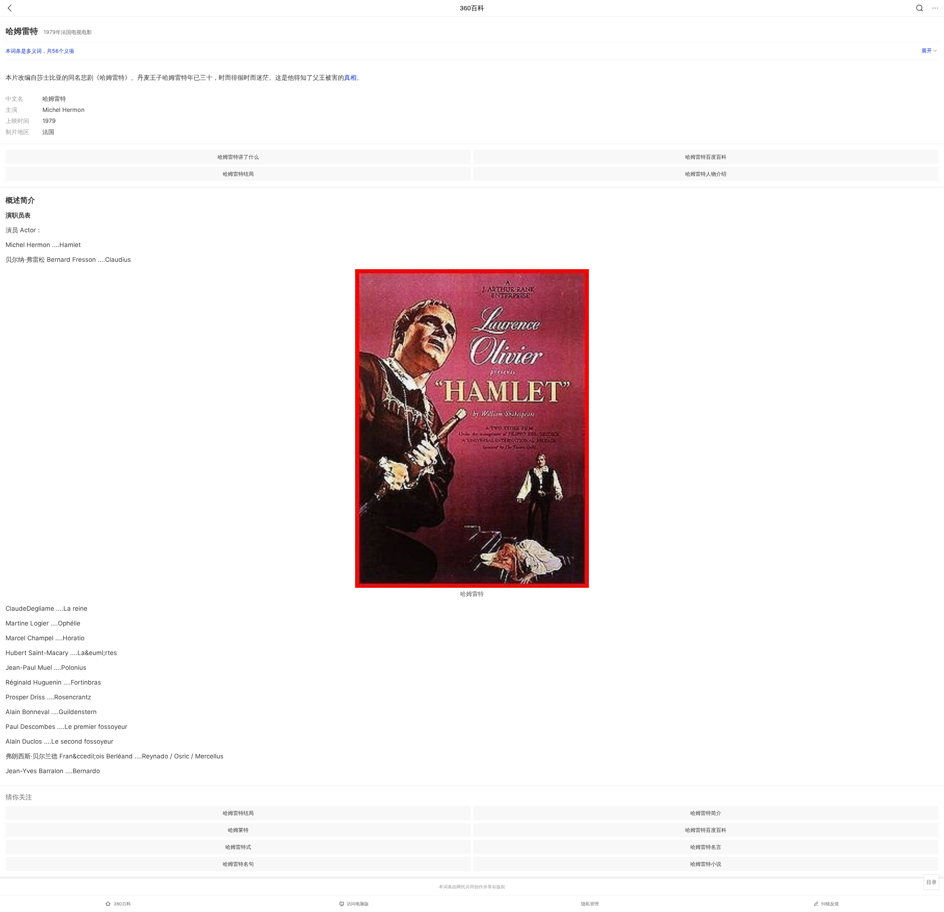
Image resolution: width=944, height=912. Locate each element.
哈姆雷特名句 (238, 864)
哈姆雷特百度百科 (705, 157)
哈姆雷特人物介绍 (705, 174)
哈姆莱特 (238, 830)
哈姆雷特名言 (705, 847)
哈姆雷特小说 (705, 864)
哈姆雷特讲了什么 (238, 157)
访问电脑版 (358, 903)
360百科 (472, 8)
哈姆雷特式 (238, 847)
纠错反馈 (830, 903)
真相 (350, 77)
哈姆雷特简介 (705, 813)
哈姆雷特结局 (238, 174)
